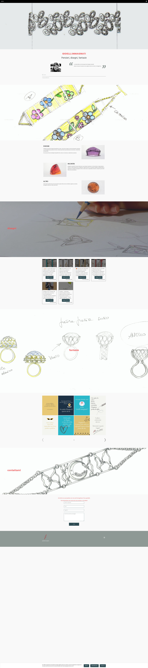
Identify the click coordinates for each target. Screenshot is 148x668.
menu (2, 1)
